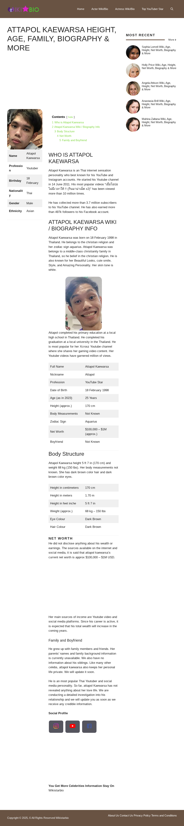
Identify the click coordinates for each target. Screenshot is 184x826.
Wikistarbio (56, 790)
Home (80, 8)
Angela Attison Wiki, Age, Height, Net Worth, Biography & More (159, 86)
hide (70, 117)
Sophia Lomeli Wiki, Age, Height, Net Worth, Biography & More (159, 50)
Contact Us (126, 815)
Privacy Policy (142, 815)
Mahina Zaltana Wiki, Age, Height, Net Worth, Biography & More (159, 122)
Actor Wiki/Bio (99, 8)
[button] (172, 9)
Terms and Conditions (164, 815)
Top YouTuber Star (152, 8)
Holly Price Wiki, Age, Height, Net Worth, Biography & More (159, 66)
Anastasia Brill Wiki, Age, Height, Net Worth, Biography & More (159, 104)
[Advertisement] (63, 84)
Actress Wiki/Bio (125, 8)
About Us (113, 815)
